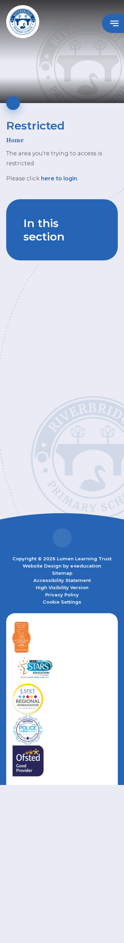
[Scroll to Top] (62, 537)
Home (15, 140)
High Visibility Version (62, 587)
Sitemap (62, 573)
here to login (59, 178)
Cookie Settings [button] (62, 602)
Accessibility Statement (62, 580)
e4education (85, 566)
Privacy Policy (62, 594)
